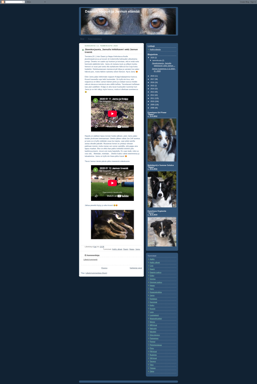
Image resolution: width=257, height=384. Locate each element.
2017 (152, 79)
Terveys (153, 361)
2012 (152, 95)
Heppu (131, 249)
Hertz (152, 289)
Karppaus (153, 299)
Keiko (152, 305)
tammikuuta (157, 60)
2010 (152, 101)
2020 (152, 58)
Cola (151, 266)
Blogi (82, 39)
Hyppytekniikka (156, 292)
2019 (152, 76)
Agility (152, 259)
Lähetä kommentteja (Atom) (96, 273)
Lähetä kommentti (90, 260)
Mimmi (152, 322)
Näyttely (153, 332)
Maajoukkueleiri (156, 319)
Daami (125, 249)
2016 (152, 82)
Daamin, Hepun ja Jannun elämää (112, 11)
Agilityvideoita (155, 49)
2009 (152, 105)
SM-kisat (153, 358)
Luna (152, 312)
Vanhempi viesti (136, 268)
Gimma (152, 279)
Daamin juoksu (155, 272)
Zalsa (152, 371)
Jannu (137, 249)
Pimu (152, 348)
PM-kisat (153, 352)
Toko (152, 365)
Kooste (152, 309)
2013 (152, 92)
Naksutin (153, 329)
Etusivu (104, 268)
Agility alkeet (117, 249)
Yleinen (153, 368)
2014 (152, 89)
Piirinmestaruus (156, 345)
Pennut (152, 342)
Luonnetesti (154, 315)
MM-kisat (153, 325)
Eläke (152, 276)
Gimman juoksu (156, 282)
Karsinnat (153, 302)
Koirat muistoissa (95, 39)
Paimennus (154, 338)
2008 (152, 108)
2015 (152, 86)
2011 (152, 98)
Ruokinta (153, 355)
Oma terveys (155, 335)
